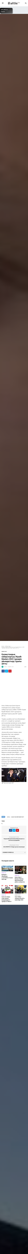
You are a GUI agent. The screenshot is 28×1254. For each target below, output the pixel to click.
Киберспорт (4, 651)
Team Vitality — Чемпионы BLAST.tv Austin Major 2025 (19, 898)
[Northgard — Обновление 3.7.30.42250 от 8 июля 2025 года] (7, 868)
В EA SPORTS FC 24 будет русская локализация (14, 847)
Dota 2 (8, 817)
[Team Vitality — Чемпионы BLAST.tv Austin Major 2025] (20, 889)
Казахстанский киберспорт (17, 817)
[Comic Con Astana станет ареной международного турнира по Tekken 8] (7, 889)
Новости (4, 872)
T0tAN (5, 666)
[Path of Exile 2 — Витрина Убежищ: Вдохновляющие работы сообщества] (20, 870)
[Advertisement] (14, 688)
